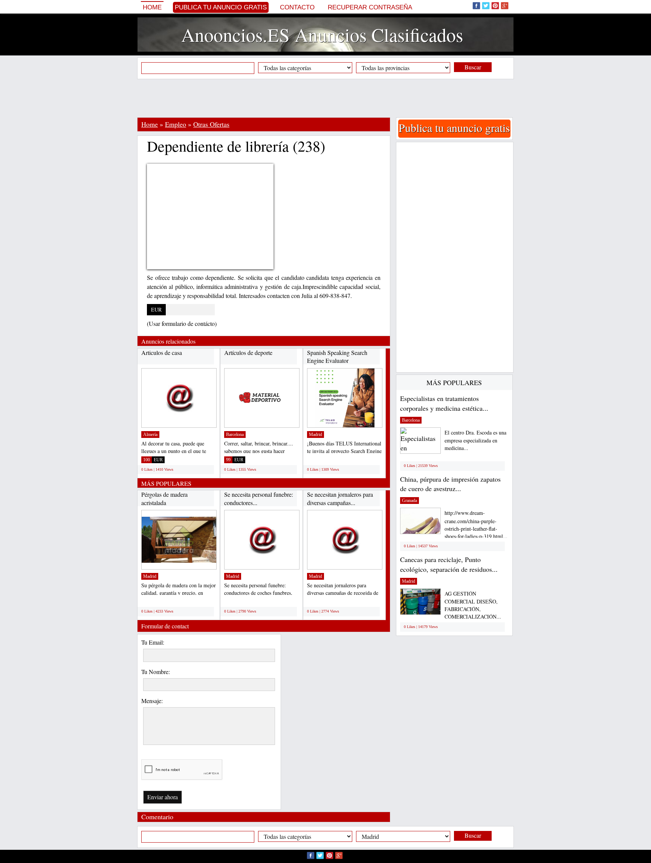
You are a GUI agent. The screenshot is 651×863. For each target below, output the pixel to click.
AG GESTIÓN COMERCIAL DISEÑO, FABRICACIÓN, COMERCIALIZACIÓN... (473, 605)
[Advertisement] (325, 98)
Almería (150, 434)
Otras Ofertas (211, 124)
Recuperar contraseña (370, 7)
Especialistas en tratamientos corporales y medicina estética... (444, 403)
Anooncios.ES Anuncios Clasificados (322, 34)
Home (152, 7)
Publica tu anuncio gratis (221, 7)
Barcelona (235, 434)
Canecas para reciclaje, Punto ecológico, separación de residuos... (449, 564)
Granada (409, 500)
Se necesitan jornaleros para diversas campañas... (340, 498)
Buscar (473, 67)
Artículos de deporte (248, 352)
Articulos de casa (161, 352)
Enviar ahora (162, 797)
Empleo (175, 124)
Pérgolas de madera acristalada (164, 498)
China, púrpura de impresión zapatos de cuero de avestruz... (450, 483)
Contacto (297, 7)
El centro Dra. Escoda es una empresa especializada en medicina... (475, 440)
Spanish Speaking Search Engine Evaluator (337, 357)
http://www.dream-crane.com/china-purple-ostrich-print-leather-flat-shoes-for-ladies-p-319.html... (476, 524)
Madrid (315, 434)
